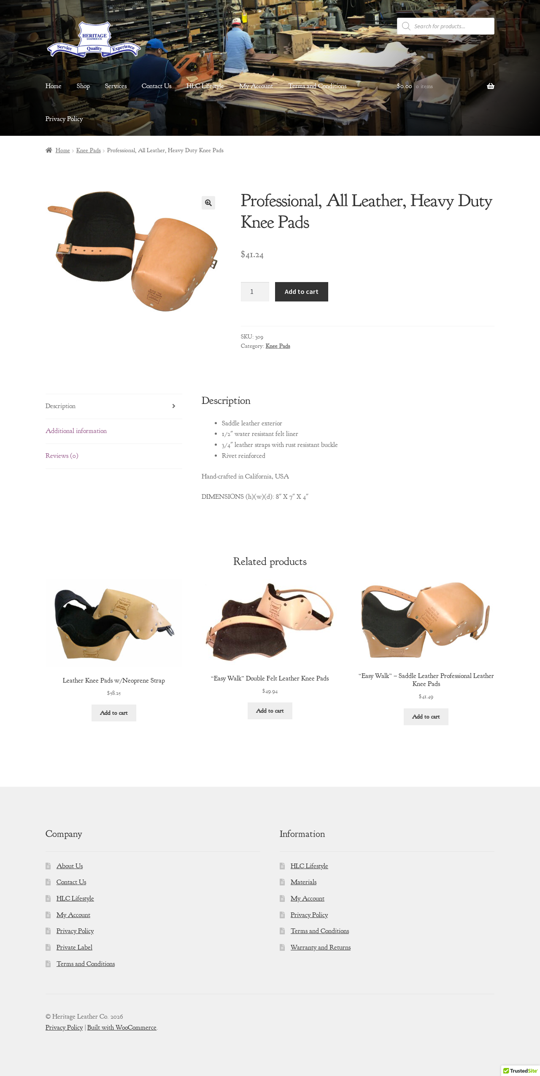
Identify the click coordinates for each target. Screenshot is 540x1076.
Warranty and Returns (321, 947)
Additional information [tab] (76, 431)
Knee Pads (88, 150)
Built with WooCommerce (122, 1027)
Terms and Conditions (317, 86)
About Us (70, 866)
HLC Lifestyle (205, 86)
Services (116, 86)
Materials (303, 882)
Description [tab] (61, 406)
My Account (256, 86)
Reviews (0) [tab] (62, 456)
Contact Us (156, 86)
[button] (208, 203)
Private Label (74, 947)
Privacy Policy (64, 119)
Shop (83, 86)
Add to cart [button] (114, 712)
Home (54, 86)
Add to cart (302, 291)
